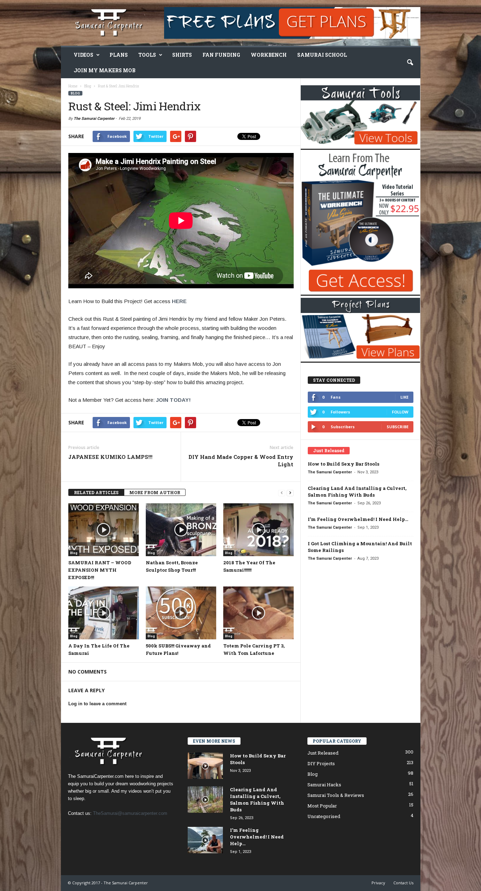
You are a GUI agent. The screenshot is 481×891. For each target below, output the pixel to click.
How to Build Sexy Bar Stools (343, 464)
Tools (147, 54)
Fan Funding (221, 54)
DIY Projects (321, 763)
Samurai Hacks (324, 784)
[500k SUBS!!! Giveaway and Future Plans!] (181, 612)
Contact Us (403, 882)
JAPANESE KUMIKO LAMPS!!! (110, 456)
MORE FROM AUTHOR (154, 492)
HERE (179, 301)
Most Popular (322, 806)
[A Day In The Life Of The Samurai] (103, 612)
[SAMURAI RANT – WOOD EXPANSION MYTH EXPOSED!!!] (103, 529)
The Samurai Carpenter (94, 118)
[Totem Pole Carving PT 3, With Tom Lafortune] (258, 612)
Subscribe (397, 426)
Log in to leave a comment (97, 703)
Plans (119, 54)
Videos (83, 54)
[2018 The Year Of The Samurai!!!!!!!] (258, 529)
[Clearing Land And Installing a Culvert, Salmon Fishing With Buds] (205, 799)
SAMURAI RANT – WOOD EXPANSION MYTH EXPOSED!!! (99, 569)
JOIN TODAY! (173, 400)
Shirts (182, 54)
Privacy (378, 882)
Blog (75, 93)
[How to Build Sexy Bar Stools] (205, 765)
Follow (400, 411)
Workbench (269, 54)
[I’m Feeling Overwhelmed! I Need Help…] (205, 840)
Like (404, 397)
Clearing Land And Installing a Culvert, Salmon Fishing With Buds (357, 491)
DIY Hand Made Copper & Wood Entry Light (240, 460)
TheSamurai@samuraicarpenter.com (130, 813)
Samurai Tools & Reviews (335, 795)
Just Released (322, 753)
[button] (410, 62)
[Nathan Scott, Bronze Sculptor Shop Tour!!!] (181, 529)
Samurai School (322, 54)
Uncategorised (323, 816)
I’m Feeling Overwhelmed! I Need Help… (358, 519)
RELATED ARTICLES (96, 492)
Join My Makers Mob (105, 70)
